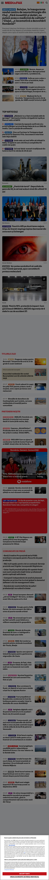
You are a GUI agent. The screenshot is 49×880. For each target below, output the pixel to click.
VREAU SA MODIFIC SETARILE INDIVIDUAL (24, 877)
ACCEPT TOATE (24, 874)
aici (24, 852)
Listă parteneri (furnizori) (9, 869)
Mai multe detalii (12, 845)
